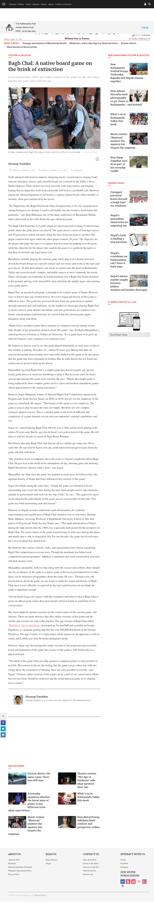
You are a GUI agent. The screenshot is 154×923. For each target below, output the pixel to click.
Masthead (12, 863)
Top (148, 900)
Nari (139, 881)
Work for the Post (89, 870)
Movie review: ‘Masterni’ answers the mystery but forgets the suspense (123, 141)
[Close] (2, 27)
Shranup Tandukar (19, 164)
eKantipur (122, 881)
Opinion (35, 4)
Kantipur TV (122, 886)
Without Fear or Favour (77, 39)
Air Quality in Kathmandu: (139, 38)
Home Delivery (52, 859)
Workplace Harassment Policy (20, 870)
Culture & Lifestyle (63, 4)
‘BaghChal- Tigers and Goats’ (24, 625)
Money (44, 4)
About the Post (14, 859)
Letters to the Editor (91, 863)
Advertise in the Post (91, 867)
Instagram (124, 867)
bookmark (97, 159)
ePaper (48, 863)
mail (3, 734)
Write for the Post (89, 859)
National (12, 4)
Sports (51, 4)
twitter (3, 728)
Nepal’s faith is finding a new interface (118, 238)
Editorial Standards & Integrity (20, 867)
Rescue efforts (128, 43)
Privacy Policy (14, 874)
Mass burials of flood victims (22, 47)
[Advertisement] (54, 742)
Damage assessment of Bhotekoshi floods (44, 43)
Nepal (133, 881)
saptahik (128, 881)
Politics (21, 4)
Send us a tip (88, 874)
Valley (28, 4)
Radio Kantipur (144, 881)
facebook (3, 722)
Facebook (124, 863)
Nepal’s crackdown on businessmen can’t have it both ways (118, 260)
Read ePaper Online (118, 334)
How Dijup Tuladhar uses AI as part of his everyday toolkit (118, 164)
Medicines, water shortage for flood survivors (93, 43)
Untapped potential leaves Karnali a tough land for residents (118, 199)
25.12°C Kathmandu (143, 35)
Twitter (123, 859)
